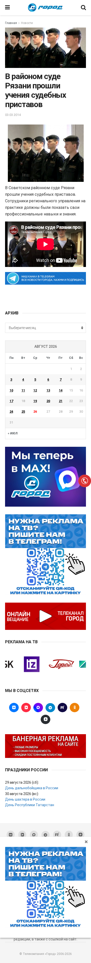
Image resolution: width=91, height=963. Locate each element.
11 (23, 390)
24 (11, 411)
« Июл (12, 433)
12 (35, 390)
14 (60, 390)
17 (11, 401)
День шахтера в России (25, 799)
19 (35, 401)
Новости (27, 23)
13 (48, 390)
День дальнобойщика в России (31, 788)
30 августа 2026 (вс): (22, 794)
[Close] (86, 841)
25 (23, 411)
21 (60, 401)
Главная (11, 23)
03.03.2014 (13, 115)
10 (11, 390)
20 (48, 401)
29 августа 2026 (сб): (22, 782)
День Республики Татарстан (29, 805)
